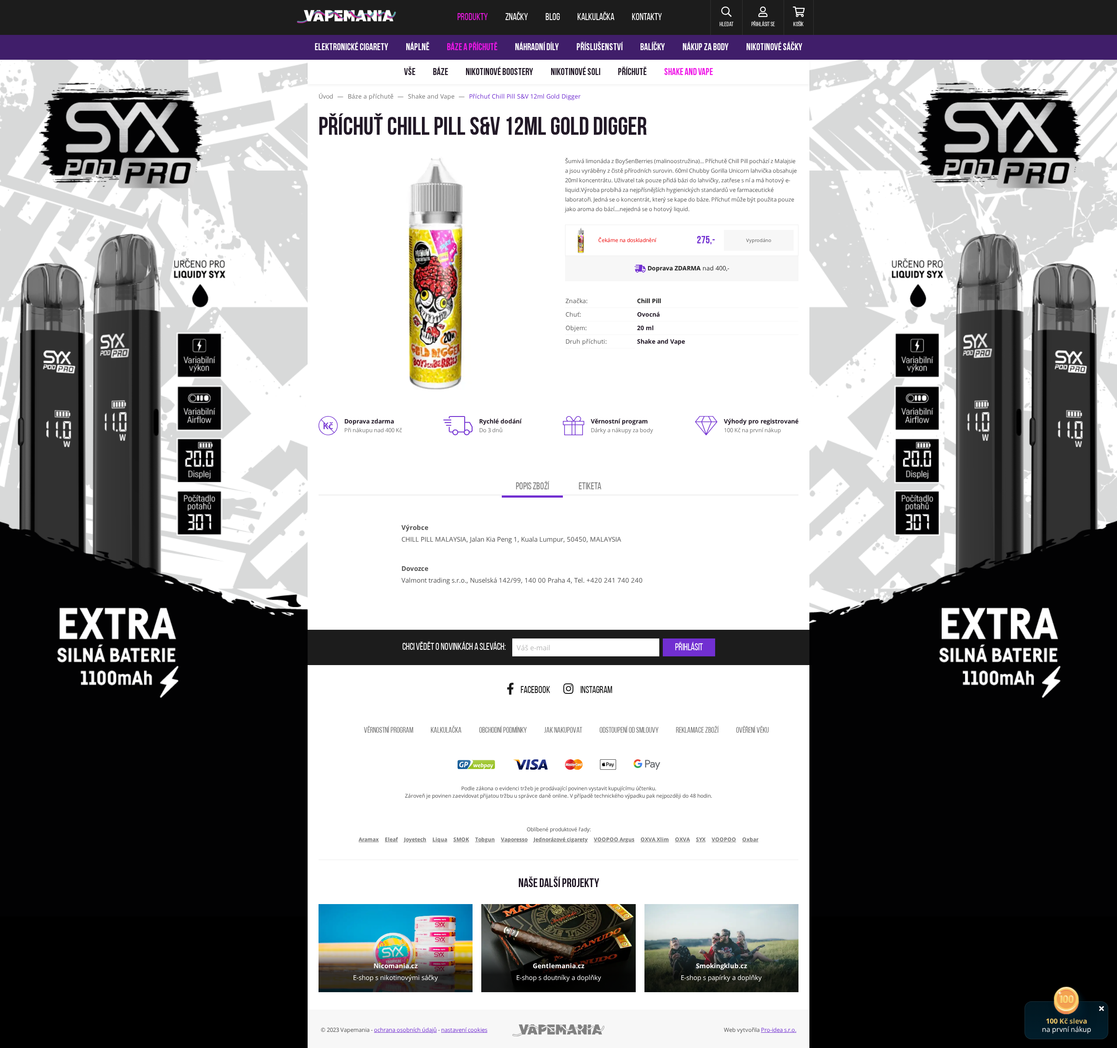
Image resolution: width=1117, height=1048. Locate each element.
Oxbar (750, 839)
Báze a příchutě (472, 48)
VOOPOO (724, 839)
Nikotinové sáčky (774, 48)
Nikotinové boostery (499, 73)
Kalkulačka (446, 731)
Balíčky (652, 48)
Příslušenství (599, 48)
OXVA (682, 839)
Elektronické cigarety (351, 48)
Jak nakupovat (563, 731)
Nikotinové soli (575, 73)
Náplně (417, 48)
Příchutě (632, 73)
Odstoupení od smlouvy (629, 731)
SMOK (461, 839)
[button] (726, 17)
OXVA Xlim (655, 839)
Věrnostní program (388, 731)
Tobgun (485, 839)
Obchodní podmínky (503, 731)
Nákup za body (705, 48)
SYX (701, 839)
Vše (409, 73)
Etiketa (590, 487)
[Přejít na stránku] (153, 412)
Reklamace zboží (697, 731)
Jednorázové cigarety (561, 839)
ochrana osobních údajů (405, 1030)
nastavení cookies (464, 1030)
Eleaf (391, 839)
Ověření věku (752, 731)
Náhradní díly (537, 48)
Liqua (439, 839)
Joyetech (415, 839)
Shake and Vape (688, 73)
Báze (440, 73)
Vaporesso (514, 839)
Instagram (596, 691)
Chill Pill (649, 301)
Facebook (535, 691)
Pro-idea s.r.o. (778, 1030)
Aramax (369, 839)
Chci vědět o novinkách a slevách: (454, 647)
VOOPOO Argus (614, 839)
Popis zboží (532, 487)
